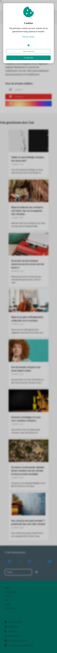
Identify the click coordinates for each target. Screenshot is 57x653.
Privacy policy (29, 37)
